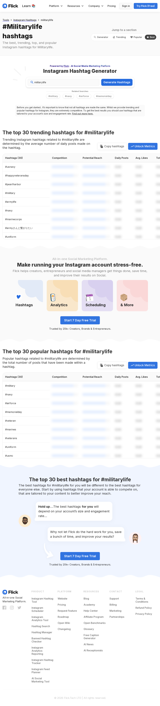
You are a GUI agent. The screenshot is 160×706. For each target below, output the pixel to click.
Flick (66, 66)
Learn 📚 (28, 6)
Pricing (112, 5)
